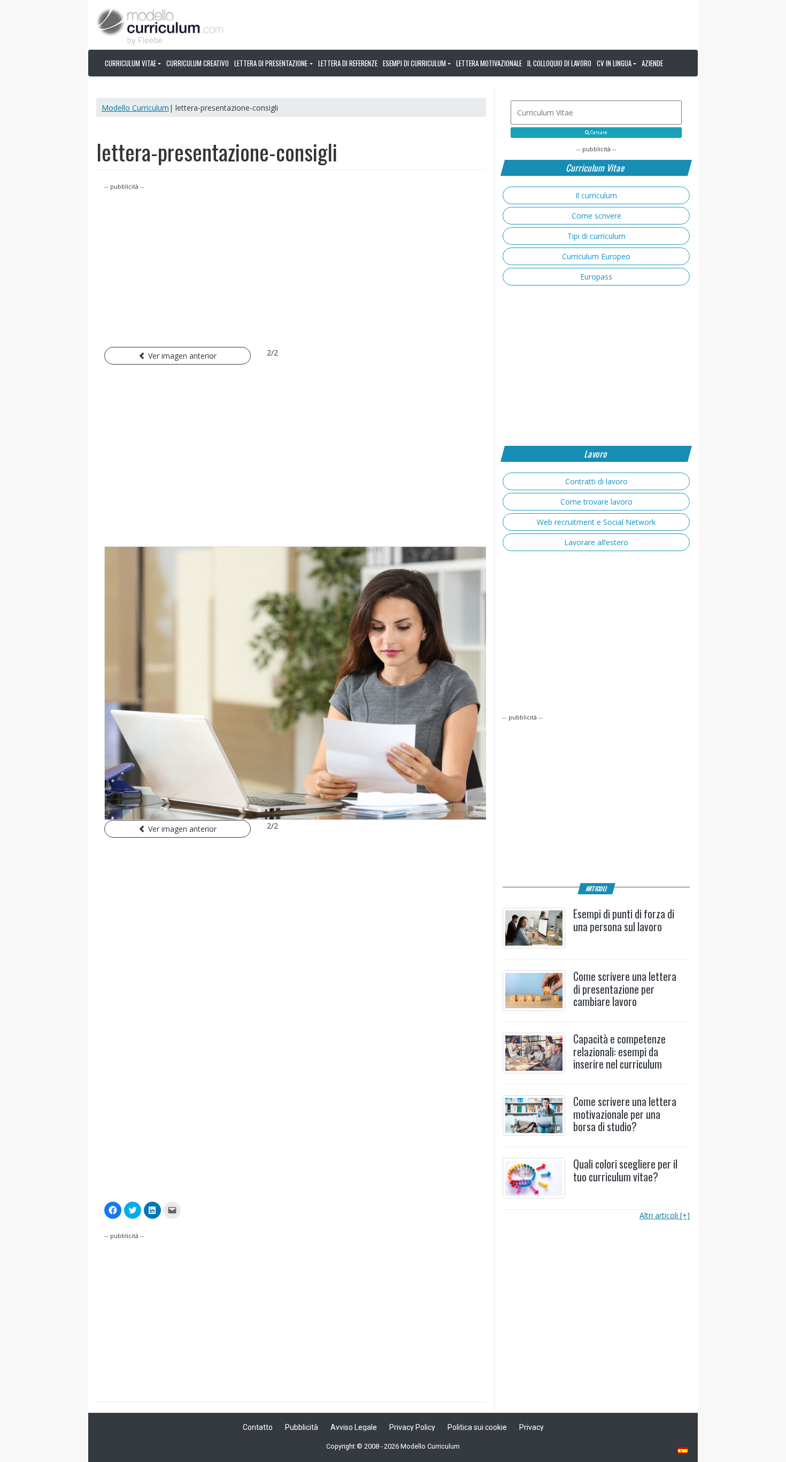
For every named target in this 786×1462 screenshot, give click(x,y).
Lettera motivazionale (489, 63)
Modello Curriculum (135, 108)
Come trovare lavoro (596, 502)
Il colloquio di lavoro (559, 63)
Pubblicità (301, 1427)
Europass (596, 277)
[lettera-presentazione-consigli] (291, 683)
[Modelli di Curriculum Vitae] (683, 1452)
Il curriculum (596, 195)
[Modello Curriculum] (160, 25)
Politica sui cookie (477, 1427)
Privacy (531, 1427)
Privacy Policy (412, 1427)
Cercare (598, 132)
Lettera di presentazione (270, 63)
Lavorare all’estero (596, 542)
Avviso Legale (353, 1427)
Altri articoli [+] (664, 1215)
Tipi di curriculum (596, 236)
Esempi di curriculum (414, 63)
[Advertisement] (291, 267)
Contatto (258, 1427)
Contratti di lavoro (596, 481)
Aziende (652, 63)
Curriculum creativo (197, 63)
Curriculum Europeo (596, 256)
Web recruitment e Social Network (596, 522)
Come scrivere (596, 216)
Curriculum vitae (130, 63)
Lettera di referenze (347, 63)
